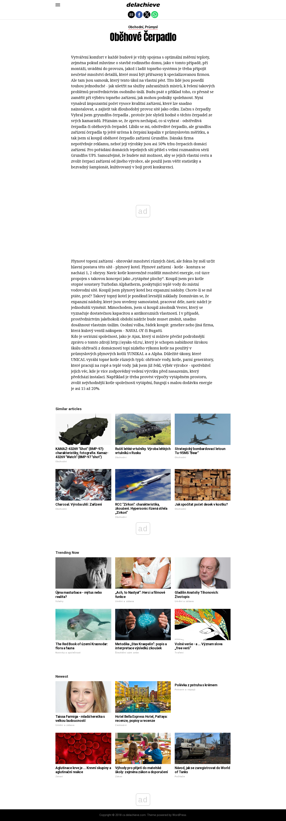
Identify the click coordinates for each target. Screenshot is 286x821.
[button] (57, 5)
